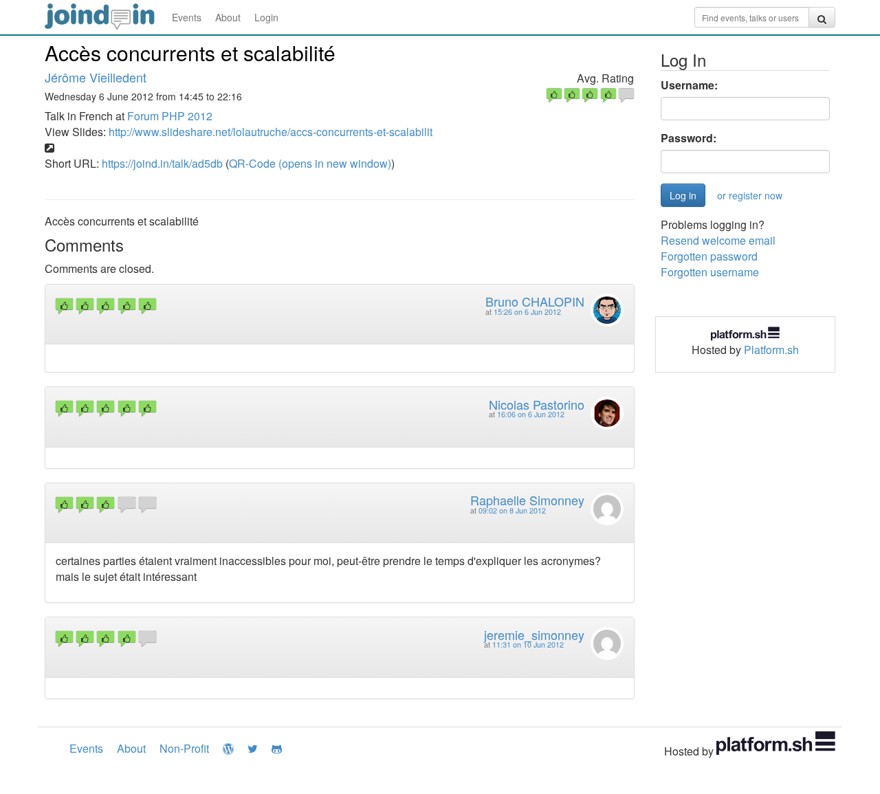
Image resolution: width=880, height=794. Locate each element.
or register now (749, 195)
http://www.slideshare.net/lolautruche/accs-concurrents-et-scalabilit (270, 132)
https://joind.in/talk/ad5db (162, 163)
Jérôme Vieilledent (95, 77)
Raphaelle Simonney (527, 500)
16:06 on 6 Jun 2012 (530, 414)
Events (186, 17)
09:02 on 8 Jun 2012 (512, 510)
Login (266, 17)
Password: (688, 138)
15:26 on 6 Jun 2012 (527, 312)
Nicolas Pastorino (536, 404)
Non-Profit (184, 748)
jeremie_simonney (534, 634)
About (228, 17)
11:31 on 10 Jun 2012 (528, 644)
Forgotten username (710, 272)
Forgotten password (709, 256)
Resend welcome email (718, 240)
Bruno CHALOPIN (534, 301)
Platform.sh (771, 349)
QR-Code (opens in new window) (310, 163)
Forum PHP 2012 (169, 116)
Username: (689, 85)
